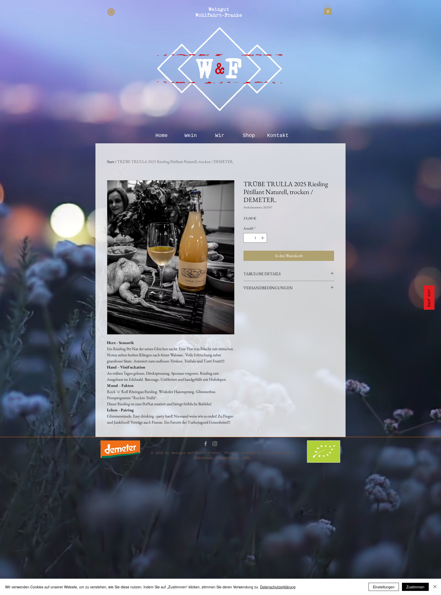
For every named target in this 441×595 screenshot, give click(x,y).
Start (110, 161)
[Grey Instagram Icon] (215, 443)
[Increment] (263, 237)
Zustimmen (415, 586)
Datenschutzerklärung (278, 586)
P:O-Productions (278, 453)
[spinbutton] (255, 237)
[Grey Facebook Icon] (205, 443)
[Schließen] (435, 587)
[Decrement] (247, 237)
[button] (327, 9)
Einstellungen (384, 586)
